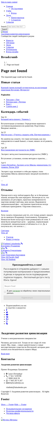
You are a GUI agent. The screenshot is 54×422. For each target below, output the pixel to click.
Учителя (9, 237)
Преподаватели (17, 18)
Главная (9, 6)
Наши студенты (12, 239)
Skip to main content (9, 2)
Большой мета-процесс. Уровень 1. (16, 119)
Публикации (11, 49)
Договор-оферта (13, 413)
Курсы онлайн (12, 52)
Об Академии (17, 9)
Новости (9, 40)
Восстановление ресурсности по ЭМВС (18, 150)
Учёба (8, 11)
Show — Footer (7, 404)
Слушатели (16, 20)
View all (4, 184)
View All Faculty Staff (10, 257)
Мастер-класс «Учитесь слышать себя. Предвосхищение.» (26, 135)
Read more (5, 354)
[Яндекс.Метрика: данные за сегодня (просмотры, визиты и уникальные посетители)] (9, 420)
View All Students (8, 259)
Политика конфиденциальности (20, 411)
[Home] (4, 32)
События (10, 22)
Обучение (10, 43)
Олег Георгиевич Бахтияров (13, 255)
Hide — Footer (20, 404)
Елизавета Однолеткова (11, 250)
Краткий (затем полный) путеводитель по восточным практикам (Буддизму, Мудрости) (24, 89)
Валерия (4, 211)
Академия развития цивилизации (15, 34)
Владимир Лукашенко (10, 246)
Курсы (14, 13)
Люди (8, 15)
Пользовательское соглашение (19, 409)
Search (3, 26)
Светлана (5, 230)
